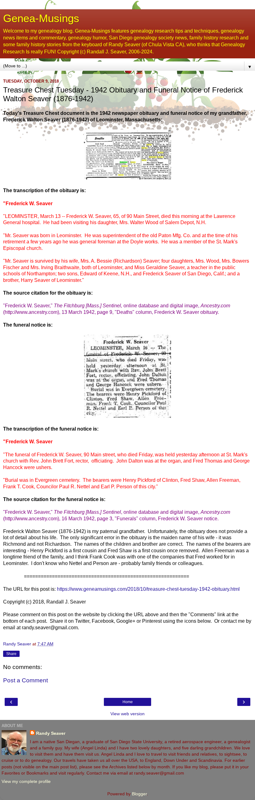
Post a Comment (25, 680)
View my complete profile (26, 781)
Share (11, 654)
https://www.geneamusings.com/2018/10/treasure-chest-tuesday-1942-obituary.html (148, 589)
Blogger (139, 793)
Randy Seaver (50, 733)
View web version (127, 713)
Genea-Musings (41, 18)
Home (128, 702)
